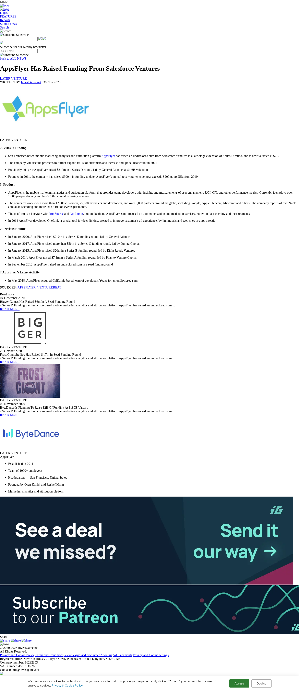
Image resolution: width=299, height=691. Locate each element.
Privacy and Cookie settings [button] (151, 655)
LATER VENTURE (13, 78)
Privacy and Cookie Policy (17, 655)
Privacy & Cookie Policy (67, 685)
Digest (4, 12)
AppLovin (76, 213)
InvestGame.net (31, 82)
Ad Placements (122, 655)
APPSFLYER (26, 287)
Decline (261, 683)
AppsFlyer (108, 156)
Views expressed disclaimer (82, 655)
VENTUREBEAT (49, 287)
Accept (239, 683)
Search (4, 27)
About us (106, 655)
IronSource (56, 213)
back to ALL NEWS (13, 58)
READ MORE (10, 309)
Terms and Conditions (49, 655)
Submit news (8, 23)
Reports (5, 20)
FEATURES (8, 16)
